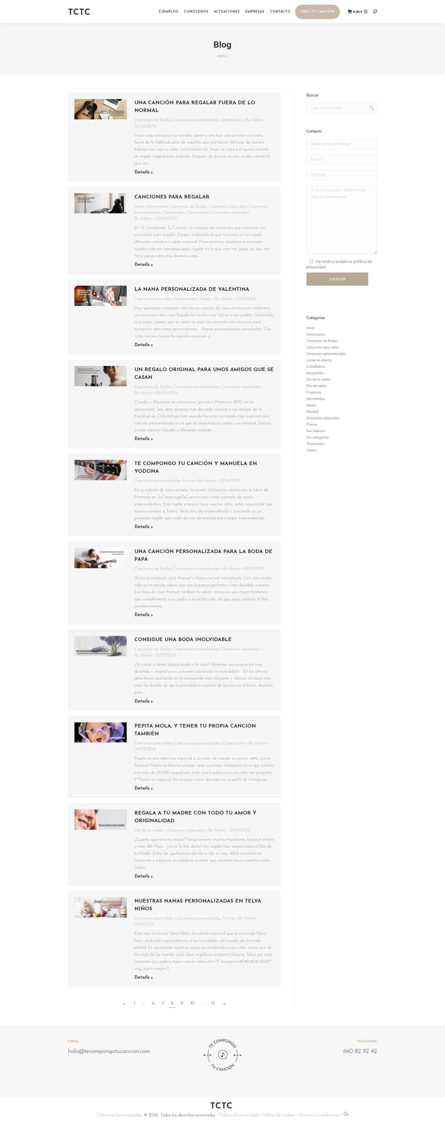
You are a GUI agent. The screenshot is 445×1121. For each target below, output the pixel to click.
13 (213, 1003)
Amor (139, 206)
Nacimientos (198, 212)
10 (192, 1003)
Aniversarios (157, 206)
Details (142, 172)
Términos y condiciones (319, 1115)
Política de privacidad (238, 1115)
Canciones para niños (228, 206)
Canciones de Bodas (152, 120)
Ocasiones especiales (230, 212)
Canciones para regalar (171, 197)
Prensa (188, 481)
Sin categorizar (317, 437)
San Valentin (315, 431)
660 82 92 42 (360, 1051)
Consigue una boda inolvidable (183, 639)
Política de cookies (278, 1115)
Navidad (312, 412)
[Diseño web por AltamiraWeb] (345, 1115)
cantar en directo (318, 360)
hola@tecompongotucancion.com (109, 1051)
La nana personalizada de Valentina (191, 289)
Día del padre (316, 386)
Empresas (314, 392)
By (254, 120)
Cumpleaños (173, 212)
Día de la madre (149, 830)
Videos (311, 450)
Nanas (205, 299)
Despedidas (315, 373)
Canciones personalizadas (196, 120)
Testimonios (231, 120)
